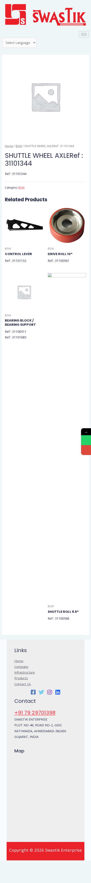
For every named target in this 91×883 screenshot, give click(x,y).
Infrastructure (24, 672)
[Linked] (58, 692)
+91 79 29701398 (34, 712)
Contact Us (22, 684)
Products (21, 678)
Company (21, 666)
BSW (19, 146)
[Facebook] (33, 692)
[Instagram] (49, 692)
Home (9, 146)
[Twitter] (41, 692)
